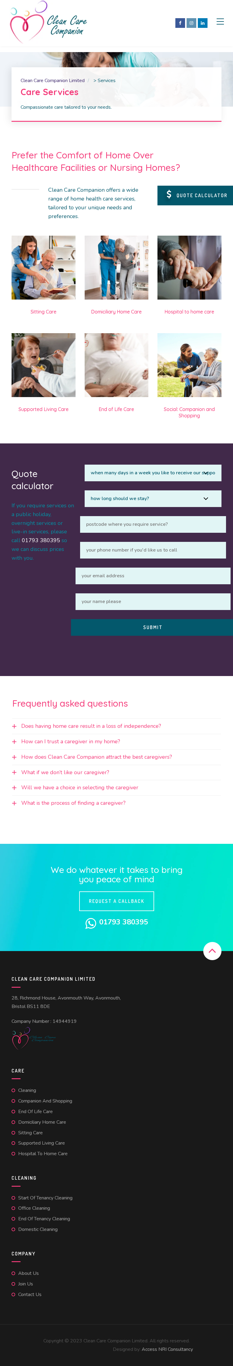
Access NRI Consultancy (167, 1349)
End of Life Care (35, 1111)
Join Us (25, 1284)
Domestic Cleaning (38, 1229)
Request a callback (116, 901)
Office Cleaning (34, 1208)
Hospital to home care (43, 1153)
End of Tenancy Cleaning (44, 1218)
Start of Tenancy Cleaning (45, 1198)
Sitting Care (30, 1132)
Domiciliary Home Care (42, 1122)
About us (28, 1273)
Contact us (30, 1294)
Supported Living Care (41, 1143)
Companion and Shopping (45, 1101)
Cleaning (27, 1090)
